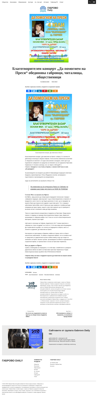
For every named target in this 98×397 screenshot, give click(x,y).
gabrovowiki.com (53, 339)
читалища (57, 274)
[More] (55, 90)
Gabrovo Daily (46, 279)
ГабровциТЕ (54, 2)
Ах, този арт (38, 2)
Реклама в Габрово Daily (56, 364)
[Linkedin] (39, 90)
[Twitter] (34, 90)
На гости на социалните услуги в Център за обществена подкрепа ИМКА (36, 314)
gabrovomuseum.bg (54, 341)
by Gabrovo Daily (45, 81)
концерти (41, 274)
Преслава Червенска (49, 274)
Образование (22, 2)
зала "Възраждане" (33, 274)
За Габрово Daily (54, 362)
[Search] (90, 2)
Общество (5, 2)
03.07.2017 (54, 81)
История (46, 2)
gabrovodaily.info (53, 338)
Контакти (52, 366)
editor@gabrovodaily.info (21, 392)
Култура (30, 2)
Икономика (13, 2)
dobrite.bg (66, 344)
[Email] (49, 90)
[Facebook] (28, 90)
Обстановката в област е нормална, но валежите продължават (61, 314)
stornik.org (73, 344)
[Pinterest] (44, 90)
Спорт (61, 2)
